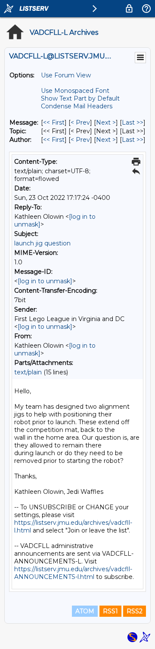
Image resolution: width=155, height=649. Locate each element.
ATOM (84, 611)
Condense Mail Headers (76, 106)
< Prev (80, 122)
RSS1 (110, 611)
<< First (54, 122)
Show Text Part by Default (80, 98)
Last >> (132, 122)
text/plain (28, 372)
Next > (106, 122)
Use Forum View (66, 75)
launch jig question (42, 243)
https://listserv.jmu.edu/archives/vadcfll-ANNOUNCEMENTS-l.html (73, 573)
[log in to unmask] (45, 281)
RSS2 (135, 611)
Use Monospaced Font (75, 91)
